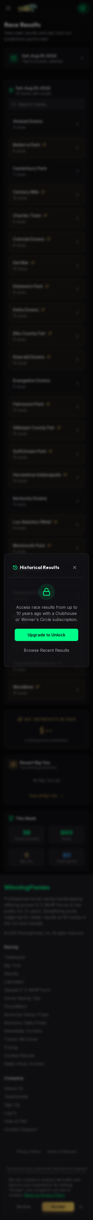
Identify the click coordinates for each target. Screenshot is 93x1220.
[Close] (74, 567)
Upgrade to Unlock (46, 634)
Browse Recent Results (46, 650)
